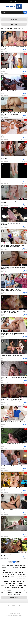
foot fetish (7, 583)
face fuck (9, 594)
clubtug (7, 587)
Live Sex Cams (14, 19)
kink (25, 585)
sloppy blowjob (21, 579)
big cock (22, 590)
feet (18, 576)
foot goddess (8, 592)
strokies (23, 576)
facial (3, 565)
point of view (7, 590)
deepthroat (5, 577)
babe (3, 579)
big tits (22, 565)
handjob (21, 572)
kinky (16, 572)
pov (4, 570)
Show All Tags (14, 597)
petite (13, 579)
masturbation (20, 581)
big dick (13, 581)
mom (24, 574)
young (8, 579)
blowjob (20, 585)
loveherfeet (15, 570)
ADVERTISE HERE (8, 607)
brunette (22, 568)
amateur (4, 574)
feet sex (5, 572)
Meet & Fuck (14, 24)
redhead (22, 570)
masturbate (10, 565)
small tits (15, 590)
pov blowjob (10, 574)
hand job (17, 565)
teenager (13, 585)
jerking (11, 572)
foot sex (9, 567)
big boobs (19, 574)
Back (10, 561)
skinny (8, 570)
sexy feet (14, 587)
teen (25, 592)
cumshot (6, 581)
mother (21, 583)
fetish (4, 567)
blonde (20, 588)
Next (18, 561)
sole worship (17, 594)
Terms (17, 610)
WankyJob (12, 615)
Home (7, 605)
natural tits (5, 585)
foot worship (18, 592)
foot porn (13, 576)
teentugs (15, 583)
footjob (15, 568)
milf (2, 592)
